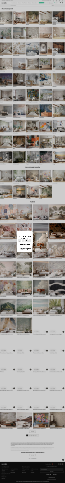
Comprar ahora (25, 244)
